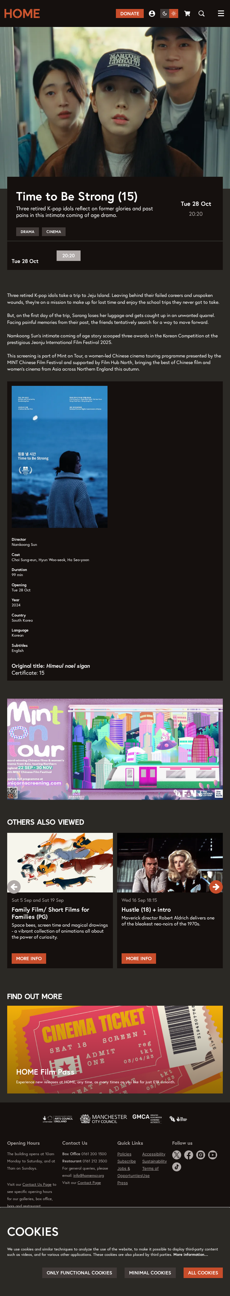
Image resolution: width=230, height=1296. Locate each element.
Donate (129, 13)
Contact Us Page (37, 1184)
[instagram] (200, 1154)
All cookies (203, 1273)
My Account (152, 13)
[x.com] (176, 1154)
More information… (190, 1254)
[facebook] (188, 1154)
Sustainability (154, 1161)
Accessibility (153, 1154)
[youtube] (212, 1154)
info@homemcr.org (88, 1175)
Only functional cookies (79, 1273)
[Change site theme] (169, 13)
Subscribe (126, 1161)
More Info (29, 958)
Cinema (53, 231)
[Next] (216, 887)
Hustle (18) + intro (146, 909)
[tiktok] (176, 1166)
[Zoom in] (10, 796)
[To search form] (201, 13)
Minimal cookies (150, 1273)
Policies (124, 1154)
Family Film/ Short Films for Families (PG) (50, 913)
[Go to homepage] (23, 13)
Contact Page (89, 1182)
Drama (27, 231)
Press (122, 1182)
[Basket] (188, 13)
